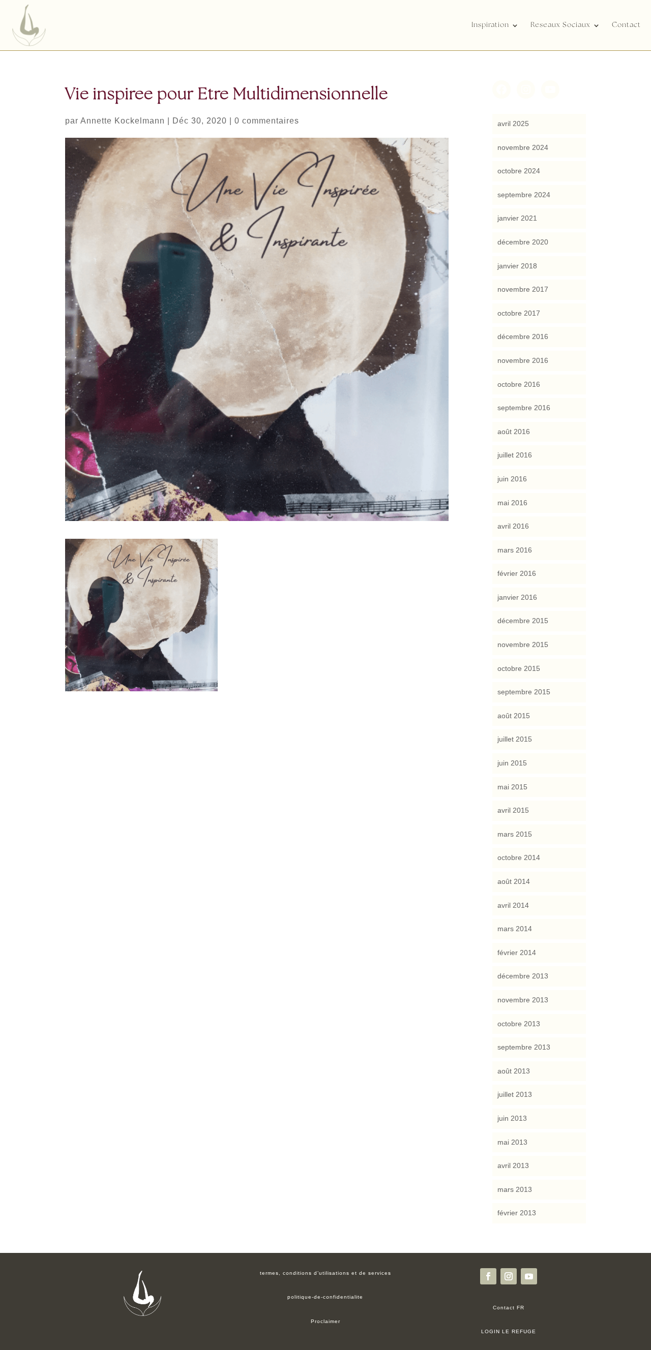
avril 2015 (513, 810)
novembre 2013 (522, 1000)
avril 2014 (513, 905)
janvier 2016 (517, 597)
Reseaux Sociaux (560, 25)
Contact (626, 25)
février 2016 (516, 573)
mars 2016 (514, 550)
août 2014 (513, 881)
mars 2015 (514, 834)
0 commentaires (266, 120)
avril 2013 (513, 1165)
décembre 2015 (522, 621)
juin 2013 (512, 1118)
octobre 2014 (518, 857)
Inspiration (490, 25)
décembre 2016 (522, 336)
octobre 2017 (518, 313)
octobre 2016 (518, 384)
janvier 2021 (517, 218)
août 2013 (513, 1071)
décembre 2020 (522, 242)
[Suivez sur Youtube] (529, 1276)
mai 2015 (512, 787)
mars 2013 (514, 1189)
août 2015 (513, 716)
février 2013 (516, 1213)
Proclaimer (325, 1321)
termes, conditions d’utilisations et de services (325, 1273)
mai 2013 (512, 1142)
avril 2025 (513, 123)
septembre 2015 (523, 692)
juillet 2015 (514, 739)
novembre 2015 (522, 644)
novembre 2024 (522, 147)
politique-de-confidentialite (325, 1297)
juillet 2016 (514, 455)
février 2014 (516, 952)
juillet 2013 (514, 1094)
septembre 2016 (523, 408)
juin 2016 (512, 479)
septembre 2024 (523, 195)
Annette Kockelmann (122, 120)
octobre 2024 (518, 171)
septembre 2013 (523, 1047)
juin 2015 (512, 763)
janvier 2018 (517, 266)
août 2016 (513, 431)
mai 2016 (512, 503)
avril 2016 (513, 526)
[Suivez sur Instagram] (508, 1276)
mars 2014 (514, 929)
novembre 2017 (522, 289)
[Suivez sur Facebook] (488, 1276)
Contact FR (508, 1307)
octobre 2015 (518, 668)
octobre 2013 (518, 1024)
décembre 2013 (522, 976)
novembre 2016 (522, 360)
